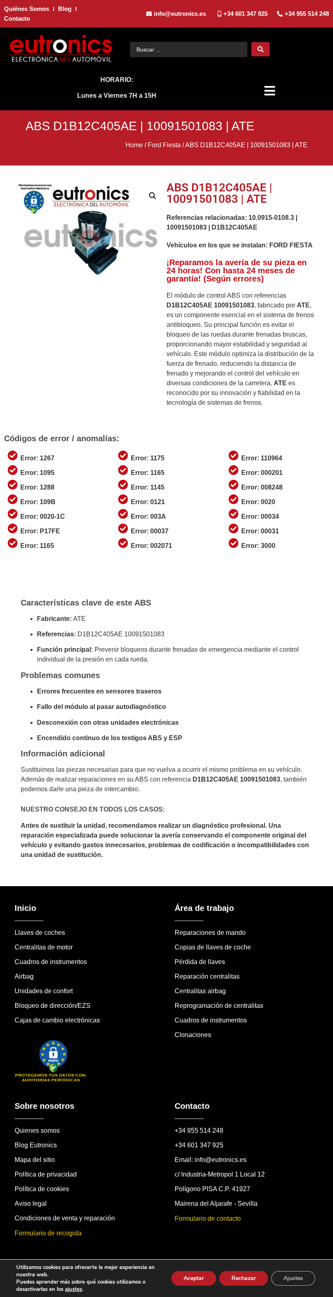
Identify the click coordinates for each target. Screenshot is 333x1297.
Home (134, 145)
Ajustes (293, 1278)
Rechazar (243, 1278)
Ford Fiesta (164, 145)
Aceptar (194, 1278)
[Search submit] (260, 49)
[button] (270, 91)
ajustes (73, 1289)
